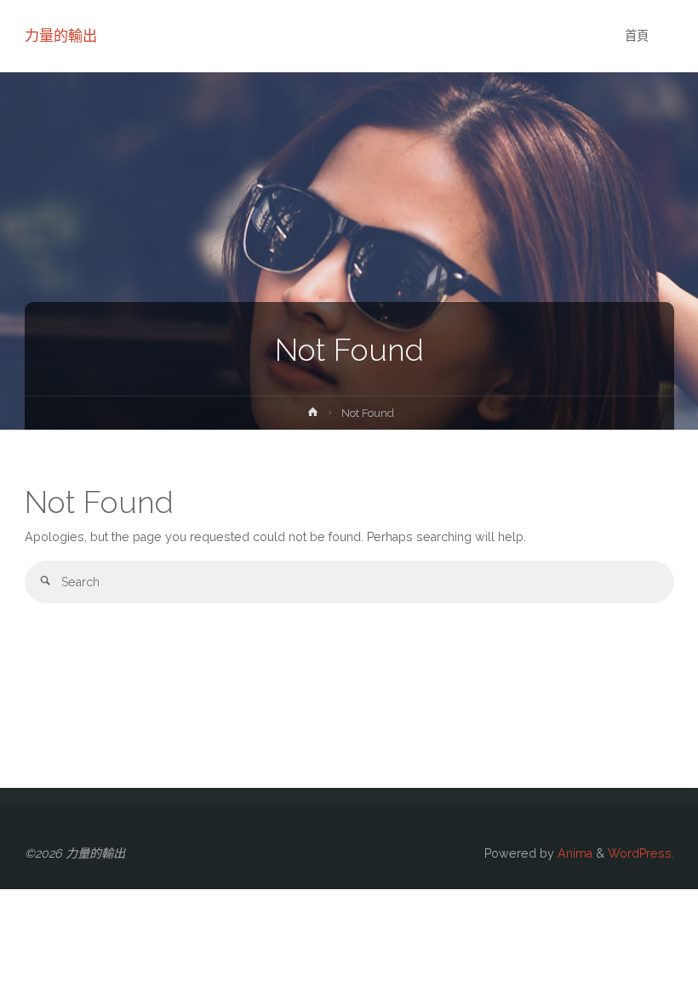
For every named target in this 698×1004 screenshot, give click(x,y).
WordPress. (641, 853)
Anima (573, 853)
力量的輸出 (61, 35)
